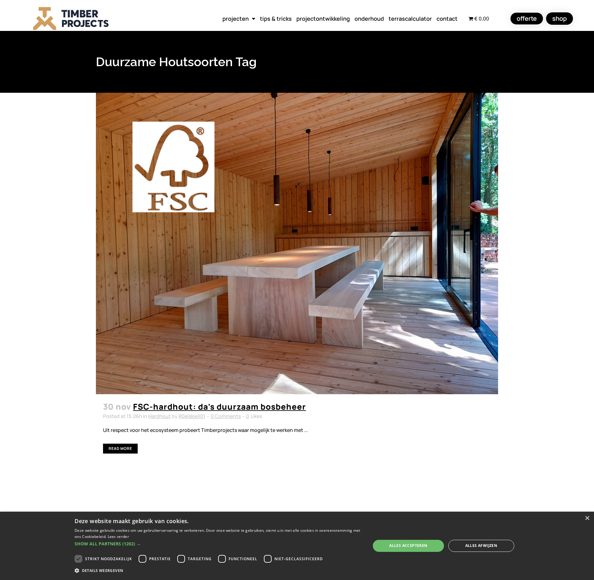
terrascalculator (410, 18)
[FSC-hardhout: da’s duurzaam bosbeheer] (297, 243)
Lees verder (118, 536)
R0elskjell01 (192, 416)
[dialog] (297, 546)
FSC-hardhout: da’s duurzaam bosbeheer (219, 406)
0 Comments (226, 416)
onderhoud (369, 18)
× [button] (587, 518)
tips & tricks (276, 18)
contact (447, 18)
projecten (235, 18)
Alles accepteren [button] (408, 545)
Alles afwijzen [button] (481, 545)
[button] (218, 544)
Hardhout (159, 416)
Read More (120, 448)
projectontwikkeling (323, 18)
